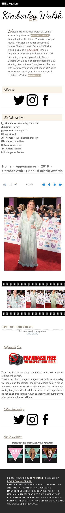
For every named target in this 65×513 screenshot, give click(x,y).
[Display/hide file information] (10, 184)
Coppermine (37, 478)
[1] (28, 333)
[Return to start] (43, 184)
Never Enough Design (26, 137)
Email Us (19, 141)
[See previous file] (49, 184)
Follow (17, 148)
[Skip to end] (60, 184)
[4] (35, 333)
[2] (30, 333)
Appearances (26, 166)
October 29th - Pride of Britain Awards (32, 171)
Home (7, 166)
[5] (37, 333)
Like (18, 145)
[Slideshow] (16, 184)
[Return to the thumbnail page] (4, 184)
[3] (32, 333)
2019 (45, 166)
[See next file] (54, 184)
